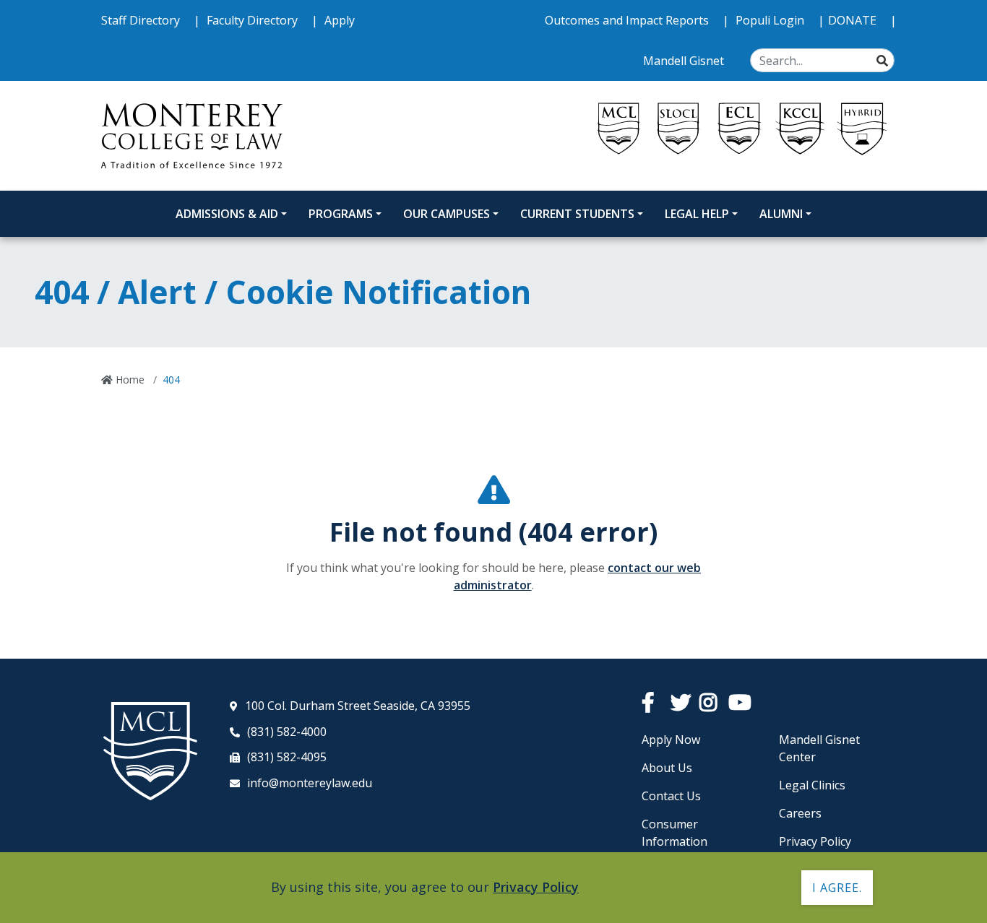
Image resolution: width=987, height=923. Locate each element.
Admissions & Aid (227, 214)
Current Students (577, 214)
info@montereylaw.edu (309, 783)
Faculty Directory (254, 20)
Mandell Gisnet (685, 61)
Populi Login (771, 20)
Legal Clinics (812, 785)
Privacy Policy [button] (536, 887)
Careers (800, 813)
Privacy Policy (815, 841)
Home (129, 379)
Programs (341, 214)
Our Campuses (446, 214)
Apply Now (671, 740)
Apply (339, 20)
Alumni (781, 214)
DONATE (853, 20)
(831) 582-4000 (287, 732)
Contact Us (671, 796)
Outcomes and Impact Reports (628, 20)
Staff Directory (142, 20)
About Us (667, 768)
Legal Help (697, 214)
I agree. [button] (837, 888)
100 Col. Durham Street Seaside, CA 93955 (357, 706)
